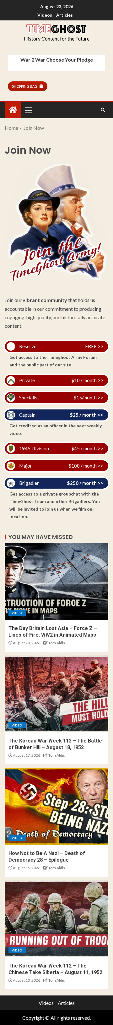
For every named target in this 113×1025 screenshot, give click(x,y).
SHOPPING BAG (24, 86)
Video (17, 613)
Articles (64, 15)
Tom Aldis (56, 642)
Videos (44, 15)
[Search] (103, 110)
